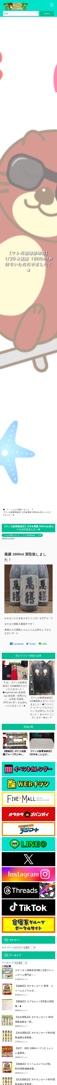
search (47, 13)
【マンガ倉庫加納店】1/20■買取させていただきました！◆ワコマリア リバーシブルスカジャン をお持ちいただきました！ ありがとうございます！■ (42, 707)
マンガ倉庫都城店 (28, 535)
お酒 (39, 535)
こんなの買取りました (12, 535)
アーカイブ (7, 963)
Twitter (32, 644)
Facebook (17, 644)
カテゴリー (7, 947)
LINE (44, 644)
